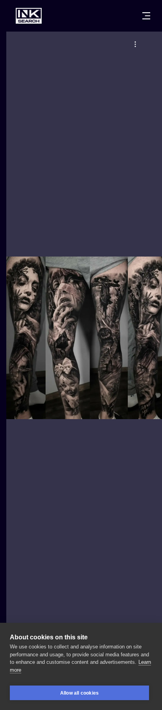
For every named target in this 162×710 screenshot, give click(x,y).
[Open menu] (146, 15)
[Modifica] (135, 44)
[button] (135, 44)
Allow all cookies (79, 693)
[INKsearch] (29, 16)
